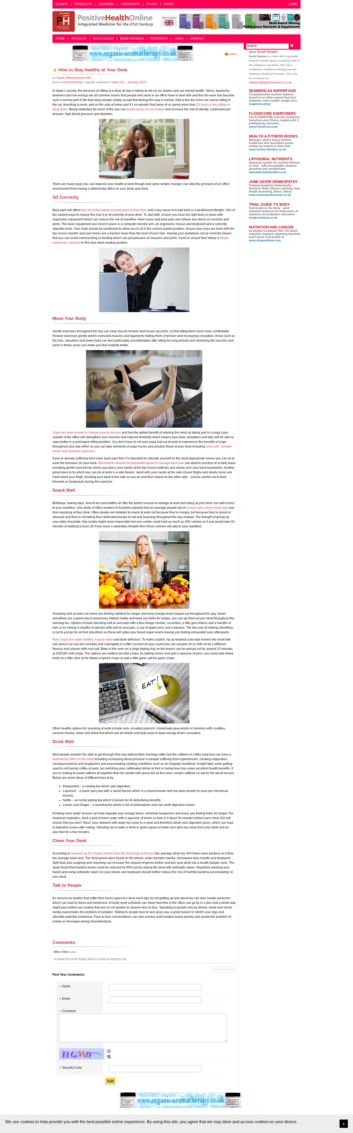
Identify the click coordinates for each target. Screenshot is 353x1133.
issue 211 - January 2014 (129, 82)
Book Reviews (132, 38)
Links (178, 38)
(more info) (73, 78)
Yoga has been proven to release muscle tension (86, 432)
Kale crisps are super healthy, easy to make (82, 639)
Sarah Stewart (267, 51)
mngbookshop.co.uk (263, 217)
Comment (69, 1011)
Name (66, 986)
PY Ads (151, 4)
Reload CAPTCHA (109, 1051)
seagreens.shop (260, 103)
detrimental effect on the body (73, 759)
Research (159, 38)
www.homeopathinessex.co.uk (270, 194)
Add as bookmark (54, 69)
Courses (106, 4)
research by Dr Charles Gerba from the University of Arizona (113, 853)
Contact (197, 38)
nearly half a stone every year (207, 508)
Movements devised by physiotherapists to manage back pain (141, 463)
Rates (169, 4)
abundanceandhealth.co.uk (267, 172)
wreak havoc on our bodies (145, 109)
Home (60, 38)
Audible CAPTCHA (109, 1056)
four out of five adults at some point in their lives (114, 210)
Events (62, 4)
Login (292, 4)
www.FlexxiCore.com (263, 126)
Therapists (130, 4)
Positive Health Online (104, 21)
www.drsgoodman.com (265, 240)
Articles (79, 38)
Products (83, 4)
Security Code (72, 1067)
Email (66, 998)
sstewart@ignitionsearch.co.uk (270, 82)
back (232, 54)
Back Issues (103, 38)
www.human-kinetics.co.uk (267, 149)
